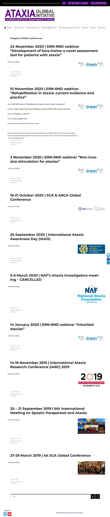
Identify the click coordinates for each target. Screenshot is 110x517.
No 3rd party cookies (78, 3)
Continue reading (13, 62)
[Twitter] (5, 514)
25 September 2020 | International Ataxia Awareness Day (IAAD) (47, 236)
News (94, 27)
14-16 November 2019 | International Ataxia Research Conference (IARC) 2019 (48, 365)
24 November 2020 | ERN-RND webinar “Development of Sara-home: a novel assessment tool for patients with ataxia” (54, 50)
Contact (102, 27)
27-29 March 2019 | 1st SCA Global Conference (50, 455)
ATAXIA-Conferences (16, 74)
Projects (45, 27)
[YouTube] (9, 514)
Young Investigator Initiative (70, 27)
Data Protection (98, 3)
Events (86, 27)
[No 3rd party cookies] (108, 3)
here (37, 123)
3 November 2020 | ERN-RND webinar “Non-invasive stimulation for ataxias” (53, 159)
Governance (20, 27)
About (10, 27)
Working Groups (33, 27)
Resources (53, 27)
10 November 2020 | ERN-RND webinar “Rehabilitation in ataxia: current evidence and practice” (52, 93)
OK (64, 3)
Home (5, 28)
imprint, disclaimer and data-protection (69, 513)
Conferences (13, 76)
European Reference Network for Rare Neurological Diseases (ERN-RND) (33, 133)
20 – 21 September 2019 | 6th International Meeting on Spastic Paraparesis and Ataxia (48, 410)
